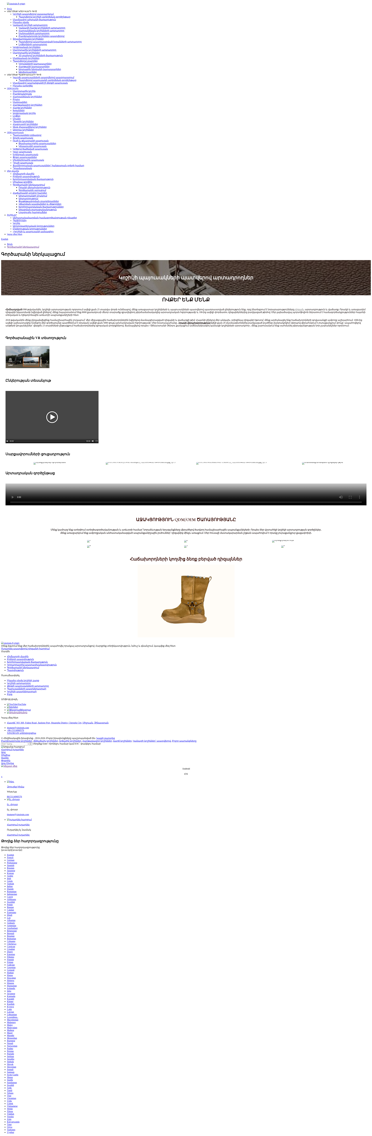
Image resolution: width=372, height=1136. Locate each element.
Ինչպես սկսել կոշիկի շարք (23, 680)
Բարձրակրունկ (22, 94)
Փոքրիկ (5, 760)
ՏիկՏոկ (22, 712)
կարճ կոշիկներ (122, 741)
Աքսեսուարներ (28, 72)
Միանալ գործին (22, 182)
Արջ (3, 752)
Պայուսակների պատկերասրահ (26, 689)
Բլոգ (9, 694)
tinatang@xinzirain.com (18, 727)
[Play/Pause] (7, 441)
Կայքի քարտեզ (105, 738)
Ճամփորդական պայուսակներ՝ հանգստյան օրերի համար (48, 165)
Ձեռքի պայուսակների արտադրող (28, 686)
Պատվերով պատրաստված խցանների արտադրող (50, 41)
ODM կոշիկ (12, 88)
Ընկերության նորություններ (30, 229)
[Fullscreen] (96, 441)
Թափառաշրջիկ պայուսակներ (37, 143)
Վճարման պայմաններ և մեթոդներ (40, 204)
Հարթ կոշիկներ (22, 107)
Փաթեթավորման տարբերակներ (39, 201)
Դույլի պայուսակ (23, 163)
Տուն (9, 9)
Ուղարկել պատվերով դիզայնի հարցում (25, 648)
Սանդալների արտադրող (34, 33)
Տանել (5, 758)
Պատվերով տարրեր (25, 61)
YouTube (22, 704)
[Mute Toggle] (93, 441)
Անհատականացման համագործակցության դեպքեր (45, 217)
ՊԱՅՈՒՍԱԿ (19, 220)
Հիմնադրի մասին (23, 173)
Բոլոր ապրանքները (184, 741)
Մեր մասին (13, 171)
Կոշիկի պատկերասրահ (22, 691)
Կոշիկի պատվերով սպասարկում (33, 14)
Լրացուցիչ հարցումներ (33, 212)
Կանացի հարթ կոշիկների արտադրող (42, 28)
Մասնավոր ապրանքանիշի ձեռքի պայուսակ (40, 83)
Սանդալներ (20, 102)
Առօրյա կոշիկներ (23, 130)
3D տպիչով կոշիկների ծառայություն (41, 55)
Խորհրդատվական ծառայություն (33, 179)
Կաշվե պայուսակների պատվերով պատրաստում (43, 77)
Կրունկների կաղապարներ (35, 64)
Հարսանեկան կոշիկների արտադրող (41, 30)
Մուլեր (17, 118)
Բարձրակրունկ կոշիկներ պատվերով (41, 36)
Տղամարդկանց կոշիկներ (28, 39)
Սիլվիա (5, 755)
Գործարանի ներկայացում (29, 184)
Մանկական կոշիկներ (26, 58)
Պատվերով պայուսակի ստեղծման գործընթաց (47, 80)
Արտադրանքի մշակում (33, 196)
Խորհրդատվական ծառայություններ (41, 207)
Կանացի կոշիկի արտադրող (30, 25)
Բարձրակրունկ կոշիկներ (16, 741)
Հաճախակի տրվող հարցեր (30, 193)
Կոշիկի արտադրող (19, 683)
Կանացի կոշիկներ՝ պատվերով (152, 741)
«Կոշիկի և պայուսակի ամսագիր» (33, 231)
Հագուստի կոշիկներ (25, 124)
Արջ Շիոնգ (7, 763)
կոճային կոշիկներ (70, 741)
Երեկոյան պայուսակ (25, 154)
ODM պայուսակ (15, 132)
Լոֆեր (16, 116)
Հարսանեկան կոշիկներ (27, 96)
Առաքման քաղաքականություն (38, 209)
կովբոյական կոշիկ (24, 113)
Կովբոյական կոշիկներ (26, 47)
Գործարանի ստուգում (32, 190)
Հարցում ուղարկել (12, 749)
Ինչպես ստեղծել (23, 85)
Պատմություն (15, 670)
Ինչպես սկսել (21, 22)
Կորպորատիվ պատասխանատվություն (32, 665)
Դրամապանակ (22, 168)
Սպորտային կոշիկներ (26, 52)
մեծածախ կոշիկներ (45, 741)
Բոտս (16, 99)
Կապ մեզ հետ (14, 234)
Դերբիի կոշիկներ (23, 121)
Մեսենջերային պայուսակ (28, 160)
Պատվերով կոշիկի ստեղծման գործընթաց (44, 17)
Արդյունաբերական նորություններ (33, 226)
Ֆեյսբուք (25, 710)
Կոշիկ (16, 223)
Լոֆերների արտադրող (33, 44)
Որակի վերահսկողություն (34, 187)
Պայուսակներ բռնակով (27, 135)
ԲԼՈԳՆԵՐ (12, 215)
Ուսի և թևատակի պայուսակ (31, 140)
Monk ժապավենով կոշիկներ (30, 127)
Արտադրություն (28, 198)
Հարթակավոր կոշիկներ (27, 105)
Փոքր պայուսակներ (25, 157)
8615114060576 (14, 796)
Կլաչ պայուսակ (22, 151)
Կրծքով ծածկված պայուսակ (30, 149)
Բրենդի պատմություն (26, 176)
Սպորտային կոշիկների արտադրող (34, 50)
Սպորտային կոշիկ (24, 91)
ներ (16, 707)
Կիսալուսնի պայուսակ (32, 146)
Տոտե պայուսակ (23, 138)
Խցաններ (19, 110)
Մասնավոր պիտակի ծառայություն (34, 19)
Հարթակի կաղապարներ (34, 66)
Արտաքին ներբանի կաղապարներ (40, 69)
